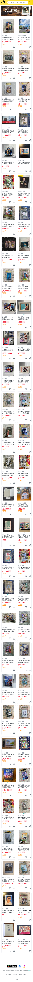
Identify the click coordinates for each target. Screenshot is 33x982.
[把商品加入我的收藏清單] (10, 47)
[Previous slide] (3, 26)
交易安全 (17, 979)
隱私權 (15, 975)
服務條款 (8, 975)
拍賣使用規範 (22, 975)
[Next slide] (14, 26)
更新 (29, 970)
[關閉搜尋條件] (17, 2)
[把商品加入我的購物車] (14, 47)
